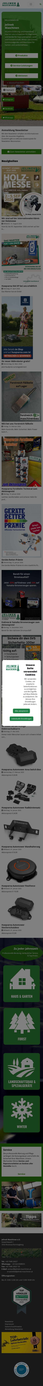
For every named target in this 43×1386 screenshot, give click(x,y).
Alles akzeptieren (21, 711)
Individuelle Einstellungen (21, 719)
